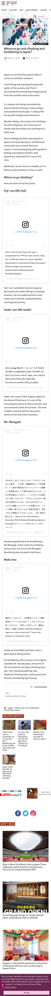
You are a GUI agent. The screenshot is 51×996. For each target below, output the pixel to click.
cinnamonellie (40, 687)
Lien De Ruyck (12, 279)
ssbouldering (11, 641)
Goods (43, 10)
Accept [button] (26, 993)
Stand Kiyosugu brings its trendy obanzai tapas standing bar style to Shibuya (23, 916)
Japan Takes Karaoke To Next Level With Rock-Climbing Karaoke (7, 772)
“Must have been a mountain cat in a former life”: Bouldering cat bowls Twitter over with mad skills (8, 741)
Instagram (33, 813)
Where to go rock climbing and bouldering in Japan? (24, 50)
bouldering (9, 696)
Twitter (26, 813)
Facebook (18, 813)
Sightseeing (32, 10)
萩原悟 (9, 532)
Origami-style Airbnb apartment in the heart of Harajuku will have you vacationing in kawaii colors (25, 966)
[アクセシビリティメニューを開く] (3, 985)
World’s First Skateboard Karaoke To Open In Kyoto (39, 735)
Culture (13, 10)
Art (21, 10)
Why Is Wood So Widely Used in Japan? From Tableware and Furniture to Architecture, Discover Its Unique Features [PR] (24, 867)
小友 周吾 (10, 387)
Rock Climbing (20, 696)
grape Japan (9, 4)
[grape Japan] (5, 708)
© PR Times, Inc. (43, 43)
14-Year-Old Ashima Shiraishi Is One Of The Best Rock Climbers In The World (23, 739)
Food (3, 10)
